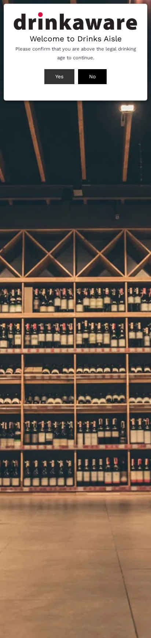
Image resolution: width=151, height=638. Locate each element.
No (92, 76)
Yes (59, 76)
